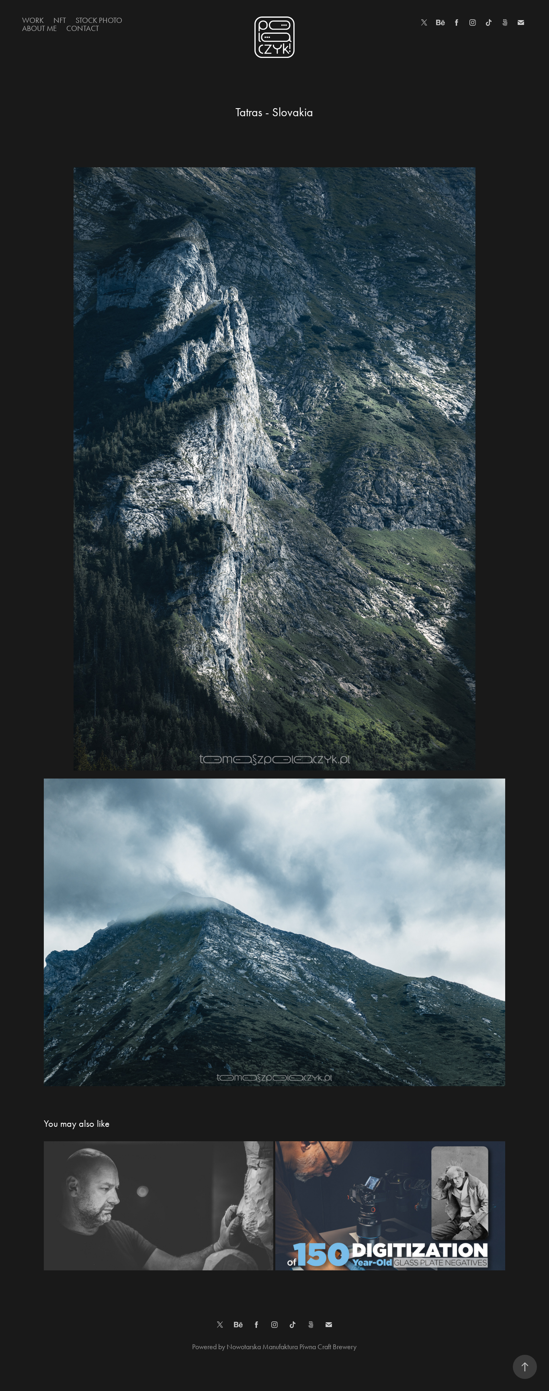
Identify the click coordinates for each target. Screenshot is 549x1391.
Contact (82, 28)
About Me (39, 28)
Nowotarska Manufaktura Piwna (272, 1346)
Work (33, 20)
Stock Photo (99, 20)
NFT (59, 20)
